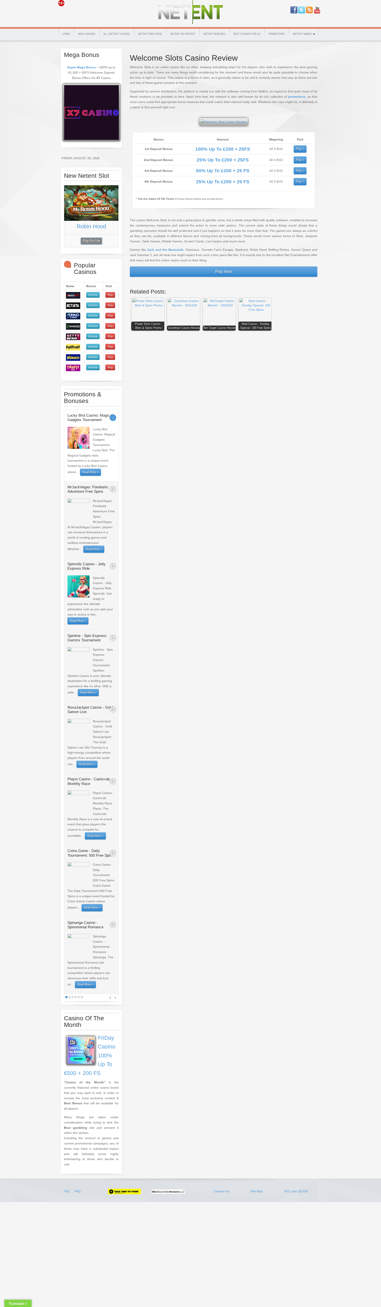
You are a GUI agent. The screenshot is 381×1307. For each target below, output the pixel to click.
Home (66, 34)
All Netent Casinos (116, 34)
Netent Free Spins (150, 34)
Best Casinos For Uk (246, 34)
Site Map (256, 1191)
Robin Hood (91, 226)
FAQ (77, 1191)
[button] (148, 315)
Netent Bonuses (214, 34)
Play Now (223, 271)
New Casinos (86, 34)
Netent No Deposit (182, 34)
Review (92, 294)
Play (299, 148)
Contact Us (221, 1191)
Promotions (277, 34)
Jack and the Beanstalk (165, 249)
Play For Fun (91, 240)
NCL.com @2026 (296, 1191)
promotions (296, 96)
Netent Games (302, 34)
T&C (67, 1191)
